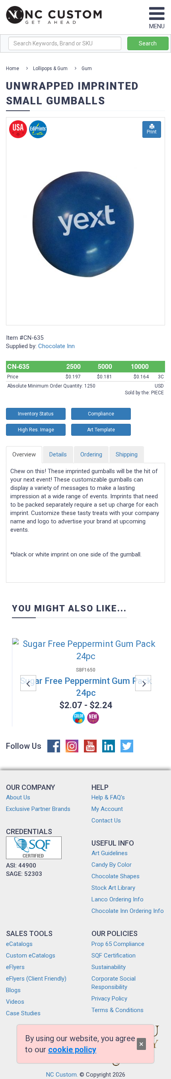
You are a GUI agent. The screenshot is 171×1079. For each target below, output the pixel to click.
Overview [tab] (24, 454)
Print (152, 132)
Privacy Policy (109, 998)
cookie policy (72, 1049)
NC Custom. (62, 1074)
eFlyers (15, 967)
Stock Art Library (113, 887)
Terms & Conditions (117, 1010)
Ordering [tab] (91, 454)
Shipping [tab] (127, 454)
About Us (18, 797)
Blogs (13, 990)
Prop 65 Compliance (117, 944)
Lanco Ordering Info (117, 899)
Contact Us (106, 820)
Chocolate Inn (56, 346)
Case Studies (23, 1013)
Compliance (101, 414)
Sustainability (108, 967)
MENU (157, 26)
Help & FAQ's (108, 797)
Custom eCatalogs (30, 955)
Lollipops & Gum (50, 68)
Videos (15, 1001)
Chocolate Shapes (115, 876)
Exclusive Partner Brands (38, 809)
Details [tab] (58, 454)
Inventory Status (36, 414)
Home (12, 68)
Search (148, 43)
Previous (28, 683)
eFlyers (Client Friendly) (36, 978)
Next (143, 683)
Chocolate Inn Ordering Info (127, 911)
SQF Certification (113, 955)
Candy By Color (111, 864)
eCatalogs (19, 944)
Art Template (101, 430)
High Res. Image (36, 430)
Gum (87, 68)
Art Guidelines (109, 853)
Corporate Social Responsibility (113, 983)
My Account (107, 809)
